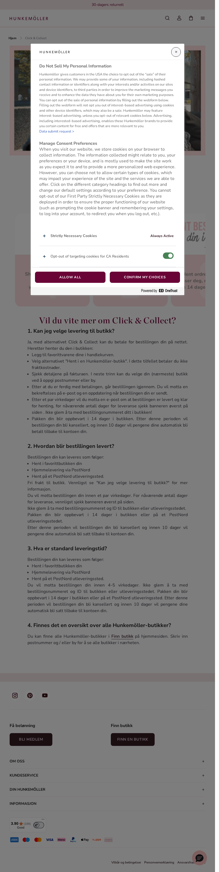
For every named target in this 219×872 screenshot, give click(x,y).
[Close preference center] (176, 52)
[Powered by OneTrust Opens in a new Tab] (161, 291)
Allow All (70, 277)
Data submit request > (56, 131)
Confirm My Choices (145, 277)
